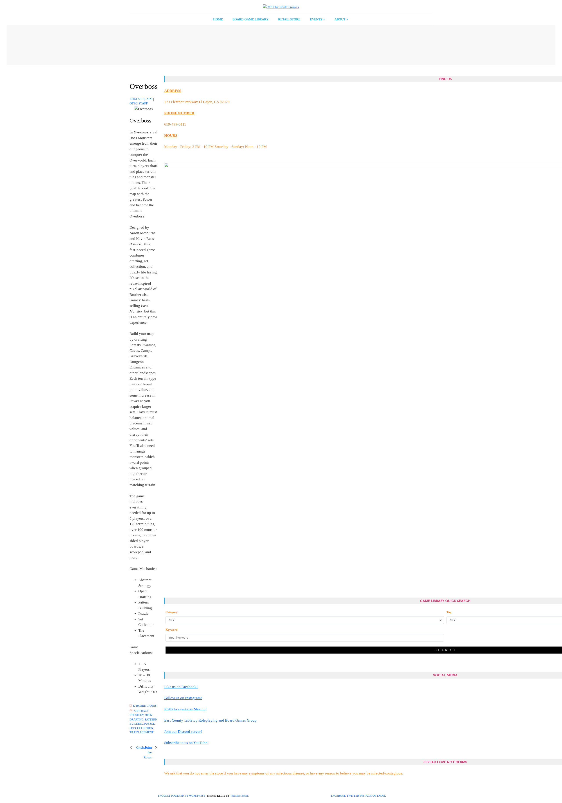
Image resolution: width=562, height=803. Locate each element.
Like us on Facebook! (181, 687)
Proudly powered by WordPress (181, 795)
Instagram (368, 795)
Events (316, 19)
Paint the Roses (148, 752)
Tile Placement (141, 732)
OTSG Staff (139, 103)
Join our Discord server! (183, 731)
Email (381, 795)
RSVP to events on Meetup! (185, 709)
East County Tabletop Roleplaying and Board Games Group (210, 720)
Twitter (353, 795)
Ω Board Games (145, 705)
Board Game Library (250, 19)
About (340, 19)
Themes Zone (239, 795)
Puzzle (149, 723)
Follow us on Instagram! (183, 698)
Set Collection (141, 728)
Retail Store (289, 19)
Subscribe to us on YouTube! (186, 743)
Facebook (338, 795)
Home (218, 19)
